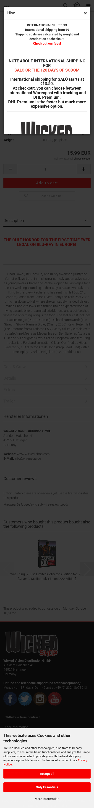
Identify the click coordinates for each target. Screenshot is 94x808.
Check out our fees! (47, 43)
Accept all (47, 774)
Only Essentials (47, 787)
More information (47, 799)
